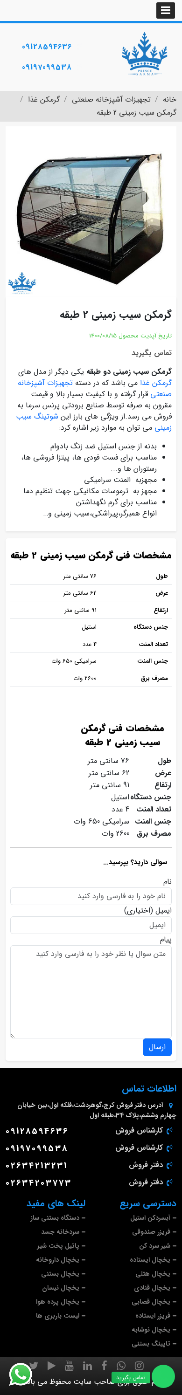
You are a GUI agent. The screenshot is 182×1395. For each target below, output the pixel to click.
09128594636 (47, 47)
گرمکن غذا (156, 383)
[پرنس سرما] (144, 53)
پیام (166, 939)
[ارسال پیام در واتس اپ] (26, 1374)
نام (167, 881)
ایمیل (163, 910)
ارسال (157, 1047)
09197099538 (47, 67)
